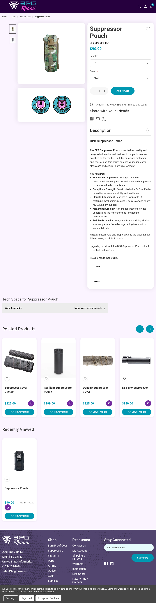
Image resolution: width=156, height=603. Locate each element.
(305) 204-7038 (11, 566)
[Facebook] (93, 119)
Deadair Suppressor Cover (95, 389)
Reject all (27, 598)
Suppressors (55, 550)
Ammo (52, 565)
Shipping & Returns (78, 557)
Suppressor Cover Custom (16, 389)
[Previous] (140, 329)
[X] (105, 119)
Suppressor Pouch (16, 488)
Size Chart (78, 573)
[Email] (99, 119)
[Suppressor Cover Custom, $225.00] (19, 360)
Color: (93, 71)
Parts (51, 560)
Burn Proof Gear (57, 545)
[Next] (150, 329)
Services (53, 580)
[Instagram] (113, 563)
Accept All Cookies (48, 598)
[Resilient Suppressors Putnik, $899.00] (58, 360)
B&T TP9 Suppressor (135, 387)
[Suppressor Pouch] (12, 29)
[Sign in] (145, 6)
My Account (79, 550)
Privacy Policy (47, 591)
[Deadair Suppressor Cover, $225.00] (97, 360)
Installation (79, 568)
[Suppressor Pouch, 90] (19, 461)
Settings (10, 598)
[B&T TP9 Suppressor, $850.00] (137, 360)
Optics (52, 570)
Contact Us (79, 545)
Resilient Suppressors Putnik (58, 389)
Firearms (53, 555)
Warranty (77, 563)
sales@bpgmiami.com (15, 571)
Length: (94, 56)
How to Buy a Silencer (80, 580)
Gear (51, 575)
